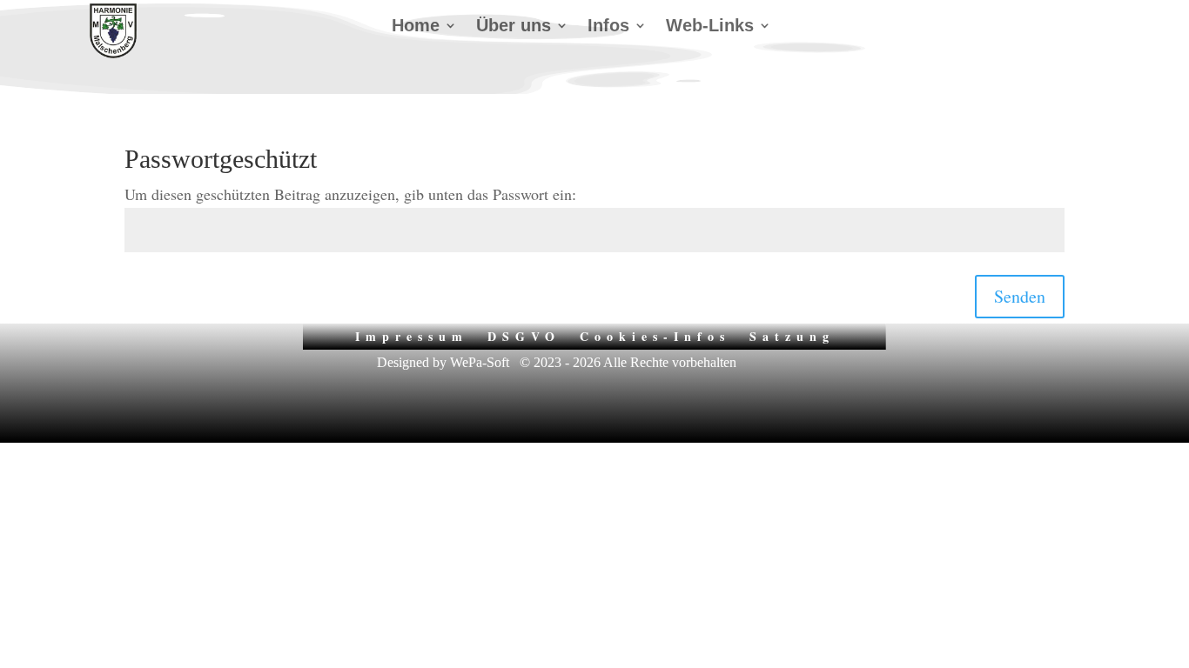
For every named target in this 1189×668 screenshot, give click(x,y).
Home (416, 27)
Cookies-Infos (655, 335)
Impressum (411, 335)
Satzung (792, 335)
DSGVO (524, 335)
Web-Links (710, 27)
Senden (1019, 296)
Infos (608, 27)
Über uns (513, 27)
